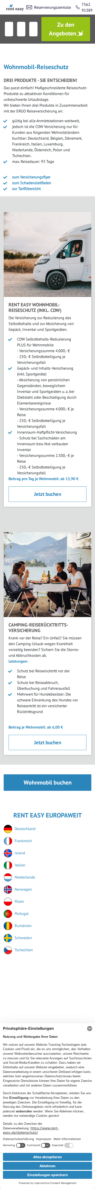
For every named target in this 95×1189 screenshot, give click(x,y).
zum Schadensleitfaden (31, 182)
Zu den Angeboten (62, 29)
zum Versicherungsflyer (31, 176)
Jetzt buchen (47, 494)
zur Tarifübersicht (26, 188)
